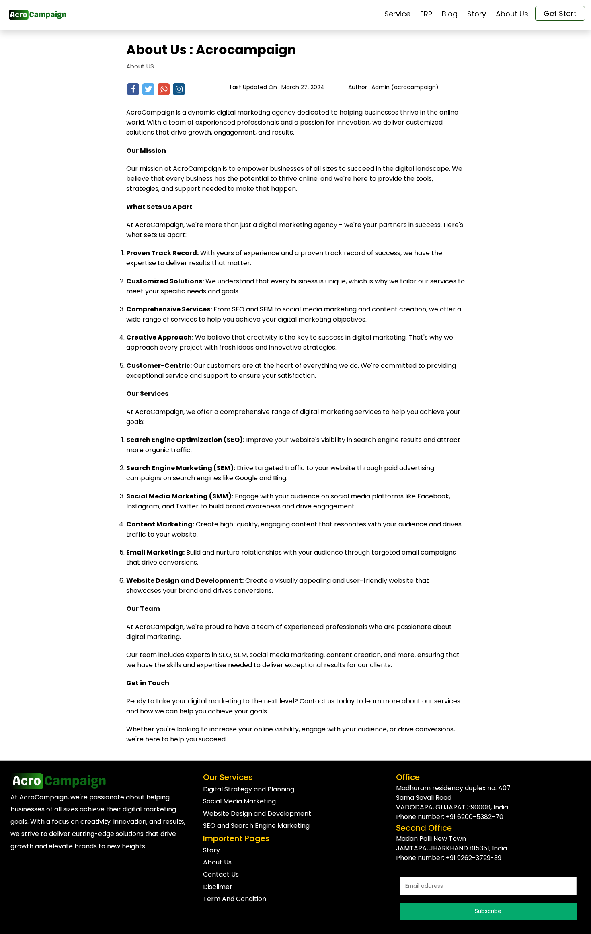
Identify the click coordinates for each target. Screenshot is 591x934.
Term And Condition (234, 898)
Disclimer (217, 886)
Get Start (560, 13)
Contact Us (221, 874)
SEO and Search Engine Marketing (256, 825)
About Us (217, 862)
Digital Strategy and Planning (248, 789)
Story (211, 850)
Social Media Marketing (239, 801)
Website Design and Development (257, 813)
